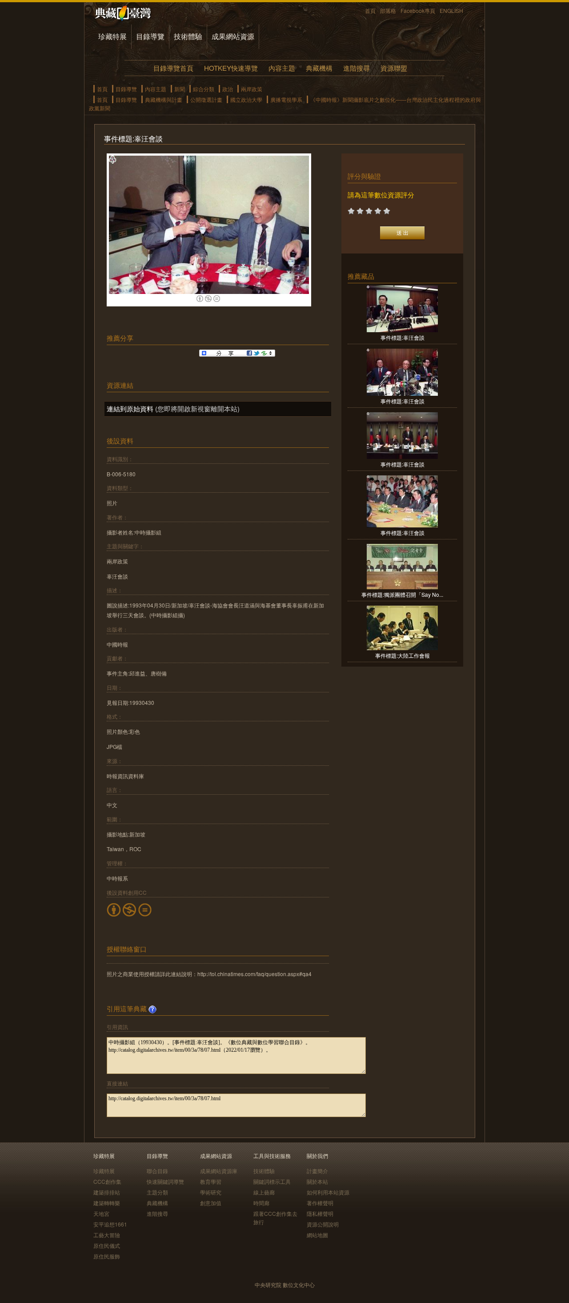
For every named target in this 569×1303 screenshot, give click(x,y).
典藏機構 (319, 67)
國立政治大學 (246, 99)
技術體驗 (188, 36)
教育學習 (210, 1181)
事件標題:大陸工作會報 (402, 655)
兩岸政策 (251, 88)
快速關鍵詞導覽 (165, 1181)
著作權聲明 (320, 1202)
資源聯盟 (394, 67)
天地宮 (101, 1213)
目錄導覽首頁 (173, 67)
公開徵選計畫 (206, 99)
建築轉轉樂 (106, 1202)
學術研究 (210, 1192)
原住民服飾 (106, 1256)
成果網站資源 (233, 36)
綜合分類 (203, 88)
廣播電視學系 (286, 99)
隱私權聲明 (320, 1213)
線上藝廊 (264, 1192)
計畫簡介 (317, 1170)
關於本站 (317, 1181)
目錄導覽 (150, 36)
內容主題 (281, 67)
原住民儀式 (106, 1245)
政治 (227, 88)
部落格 (388, 10)
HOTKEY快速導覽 (231, 67)
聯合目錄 (157, 1170)
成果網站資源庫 (218, 1170)
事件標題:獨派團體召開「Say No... (402, 594)
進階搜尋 (356, 67)
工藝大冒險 (106, 1235)
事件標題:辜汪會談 (403, 337)
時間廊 (261, 1202)
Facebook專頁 (418, 10)
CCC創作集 (107, 1181)
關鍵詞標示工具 (272, 1181)
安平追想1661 (110, 1224)
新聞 (179, 88)
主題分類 (157, 1192)
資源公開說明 (323, 1224)
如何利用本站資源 (328, 1192)
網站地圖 (317, 1235)
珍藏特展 (112, 36)
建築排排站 (106, 1192)
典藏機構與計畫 (163, 99)
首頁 (370, 10)
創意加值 (210, 1202)
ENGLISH (451, 10)
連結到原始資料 (130, 408)
